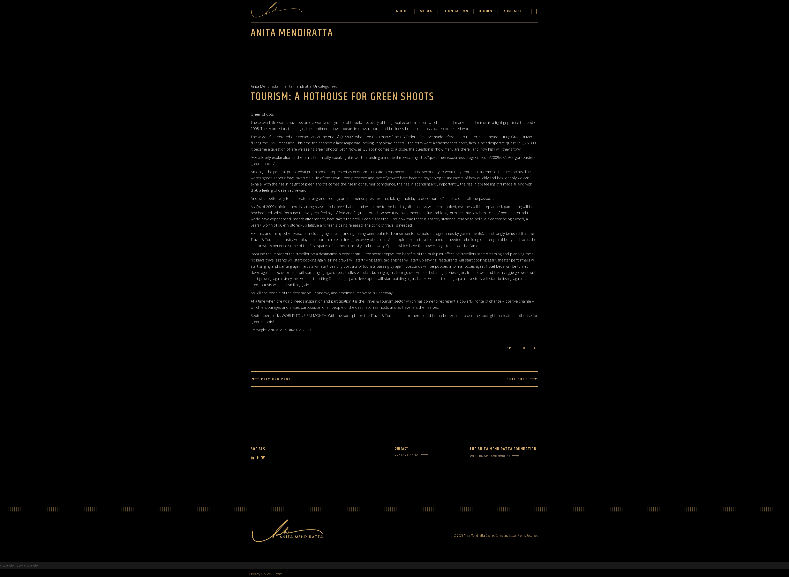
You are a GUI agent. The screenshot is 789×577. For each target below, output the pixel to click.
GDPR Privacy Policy (28, 565)
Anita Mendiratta (264, 86)
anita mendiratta (297, 86)
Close (277, 573)
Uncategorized (325, 86)
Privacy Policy (7, 565)
